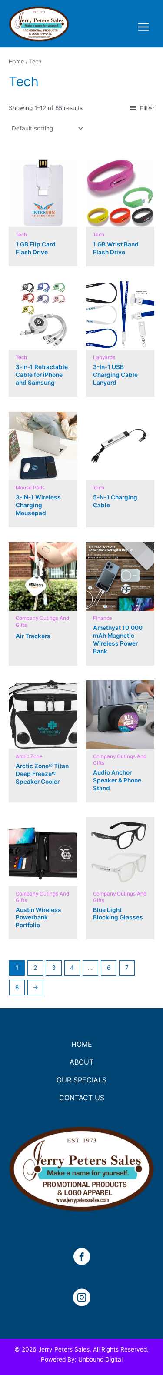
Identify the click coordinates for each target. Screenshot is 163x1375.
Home (16, 61)
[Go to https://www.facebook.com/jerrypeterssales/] (81, 1257)
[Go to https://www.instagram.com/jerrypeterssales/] (81, 1298)
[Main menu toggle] (143, 27)
